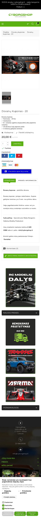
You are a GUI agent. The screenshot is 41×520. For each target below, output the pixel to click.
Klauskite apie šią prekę (16, 171)
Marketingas (9, 508)
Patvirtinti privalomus (7, 513)
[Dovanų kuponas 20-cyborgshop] (6, 98)
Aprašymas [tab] (9, 180)
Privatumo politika (25, 492)
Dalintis (5, 156)
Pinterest (19, 156)
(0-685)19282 (20, 444)
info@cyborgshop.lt (20, 454)
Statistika (8, 505)
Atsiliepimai (7, 133)
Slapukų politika (6, 492)
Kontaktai (7, 239)
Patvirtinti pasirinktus (20, 513)
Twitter (12, 156)
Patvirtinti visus (32, 513)
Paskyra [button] (20, 7)
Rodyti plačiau (9, 497)
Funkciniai (9, 502)
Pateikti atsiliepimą (25, 133)
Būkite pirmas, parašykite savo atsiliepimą (21, 255)
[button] (28, 24)
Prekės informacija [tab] (27, 180)
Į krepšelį (17, 144)
